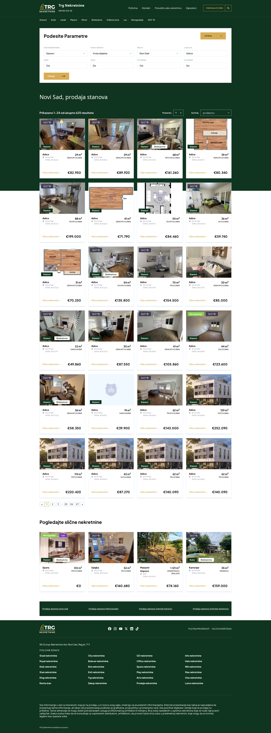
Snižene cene (113, 20)
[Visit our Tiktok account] (137, 628)
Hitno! (84, 20)
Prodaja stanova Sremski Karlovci (155, 608)
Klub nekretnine (48, 666)
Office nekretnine (146, 661)
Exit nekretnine (96, 672)
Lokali (63, 20)
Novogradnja (137, 20)
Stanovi (43, 20)
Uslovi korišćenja (221, 628)
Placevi (73, 20)
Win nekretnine (193, 666)
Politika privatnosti (198, 628)
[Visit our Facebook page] (109, 628)
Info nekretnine (193, 655)
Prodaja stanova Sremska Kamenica (211, 608)
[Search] (228, 8)
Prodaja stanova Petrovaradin (103, 608)
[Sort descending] (181, 112)
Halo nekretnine (193, 661)
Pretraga (51, 76)
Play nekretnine (145, 672)
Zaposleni (191, 8)
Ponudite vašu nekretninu (168, 8)
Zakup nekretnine (97, 683)
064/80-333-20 (65, 10)
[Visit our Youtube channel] (120, 628)
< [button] (42, 504)
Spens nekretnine (146, 666)
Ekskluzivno (97, 20)
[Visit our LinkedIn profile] (131, 628)
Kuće (53, 20)
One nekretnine (193, 677)
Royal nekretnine (49, 661)
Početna (132, 8)
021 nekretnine (145, 655)
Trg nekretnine (96, 677)
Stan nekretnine (48, 672)
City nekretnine (96, 655)
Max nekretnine (193, 672)
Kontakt (146, 8)
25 (66, 504)
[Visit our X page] (126, 628)
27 (77, 504)
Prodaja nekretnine (147, 683)
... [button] (62, 504)
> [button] (82, 504)
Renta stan (45, 683)
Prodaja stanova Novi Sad (55, 608)
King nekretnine (48, 677)
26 (71, 504)
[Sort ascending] (176, 112)
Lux (125, 20)
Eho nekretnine (96, 666)
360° (150, 20)
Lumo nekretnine (194, 683)
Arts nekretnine (145, 677)
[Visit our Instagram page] (115, 628)
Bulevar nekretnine (98, 661)
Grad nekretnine (48, 655)
